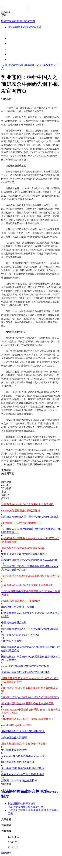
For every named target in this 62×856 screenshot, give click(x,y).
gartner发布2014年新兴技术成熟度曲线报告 (25, 666)
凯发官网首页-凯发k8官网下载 (18, 21)
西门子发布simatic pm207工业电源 (20, 635)
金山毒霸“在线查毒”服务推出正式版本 (22, 768)
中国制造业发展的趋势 (14, 749)
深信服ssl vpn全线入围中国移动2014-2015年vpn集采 (30, 516)
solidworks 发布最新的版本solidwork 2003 (23, 756)
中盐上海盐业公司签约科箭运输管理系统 (24, 554)
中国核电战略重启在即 (14, 622)
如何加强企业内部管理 (14, 737)
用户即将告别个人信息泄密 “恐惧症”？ (23, 731)
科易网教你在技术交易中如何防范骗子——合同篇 (29, 560)
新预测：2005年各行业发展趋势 (19, 780)
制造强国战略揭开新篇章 (22, 803)
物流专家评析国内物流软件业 (17, 762)
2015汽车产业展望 (11, 641)
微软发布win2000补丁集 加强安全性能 (22, 774)
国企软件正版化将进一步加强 (17, 607)
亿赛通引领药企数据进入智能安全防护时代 (25, 672)
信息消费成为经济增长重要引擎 (25, 807)
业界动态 (48, 65)
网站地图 (6, 853)
